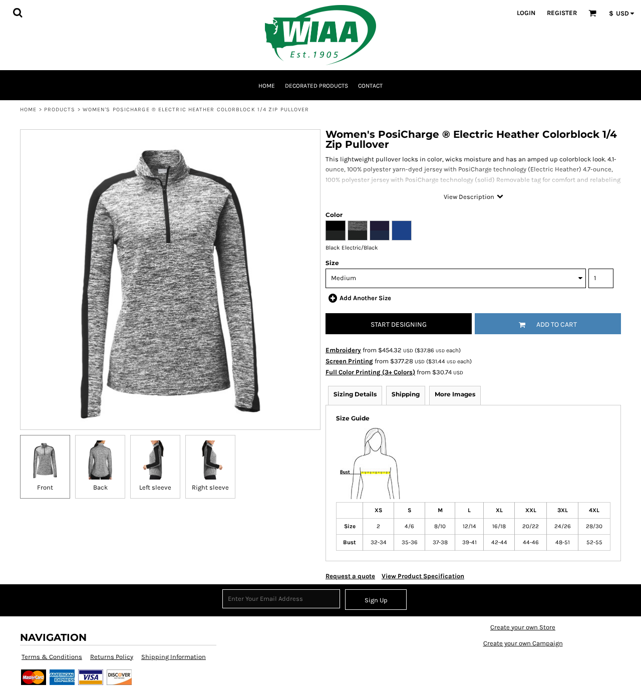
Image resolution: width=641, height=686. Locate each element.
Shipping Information (173, 656)
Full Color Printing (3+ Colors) (370, 372)
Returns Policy (111, 656)
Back (100, 487)
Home (28, 109)
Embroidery (343, 350)
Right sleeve (210, 487)
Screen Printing (349, 361)
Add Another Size (365, 298)
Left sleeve (155, 487)
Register (562, 13)
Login (526, 13)
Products (60, 109)
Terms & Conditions (52, 656)
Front (45, 487)
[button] (18, 13)
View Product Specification (423, 576)
